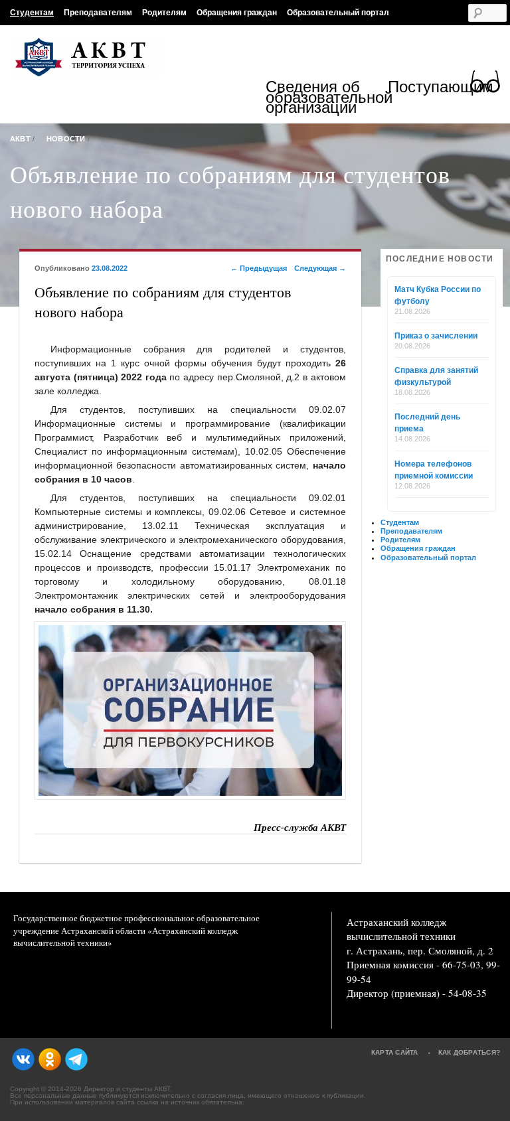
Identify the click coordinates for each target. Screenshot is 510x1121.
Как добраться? (469, 1052)
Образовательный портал (338, 12)
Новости (66, 139)
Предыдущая (258, 268)
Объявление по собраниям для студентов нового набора (230, 191)
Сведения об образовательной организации (327, 97)
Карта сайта (394, 1052)
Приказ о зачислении (435, 335)
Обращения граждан (237, 12)
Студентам (32, 12)
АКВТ (20, 139)
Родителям (164, 12)
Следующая (320, 268)
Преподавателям (98, 12)
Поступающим (440, 89)
